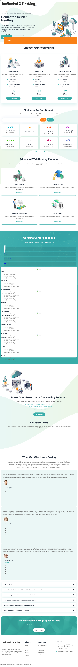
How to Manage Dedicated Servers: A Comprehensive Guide (19, 595)
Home (5, 11)
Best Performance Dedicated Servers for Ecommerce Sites (19, 605)
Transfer (50, 120)
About (6, 16)
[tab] (40, 249)
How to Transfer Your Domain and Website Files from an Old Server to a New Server (25, 590)
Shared (6, 20)
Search (43, 120)
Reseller (6, 25)
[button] (39, 584)
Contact (8, 40)
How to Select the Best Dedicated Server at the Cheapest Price (20, 600)
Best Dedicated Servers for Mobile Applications (16, 610)
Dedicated (7, 34)
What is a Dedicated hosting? (11, 584)
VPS (5, 30)
